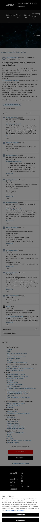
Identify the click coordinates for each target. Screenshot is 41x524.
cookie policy (20, 510)
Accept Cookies (20, 520)
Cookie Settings (20, 514)
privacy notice (10, 510)
